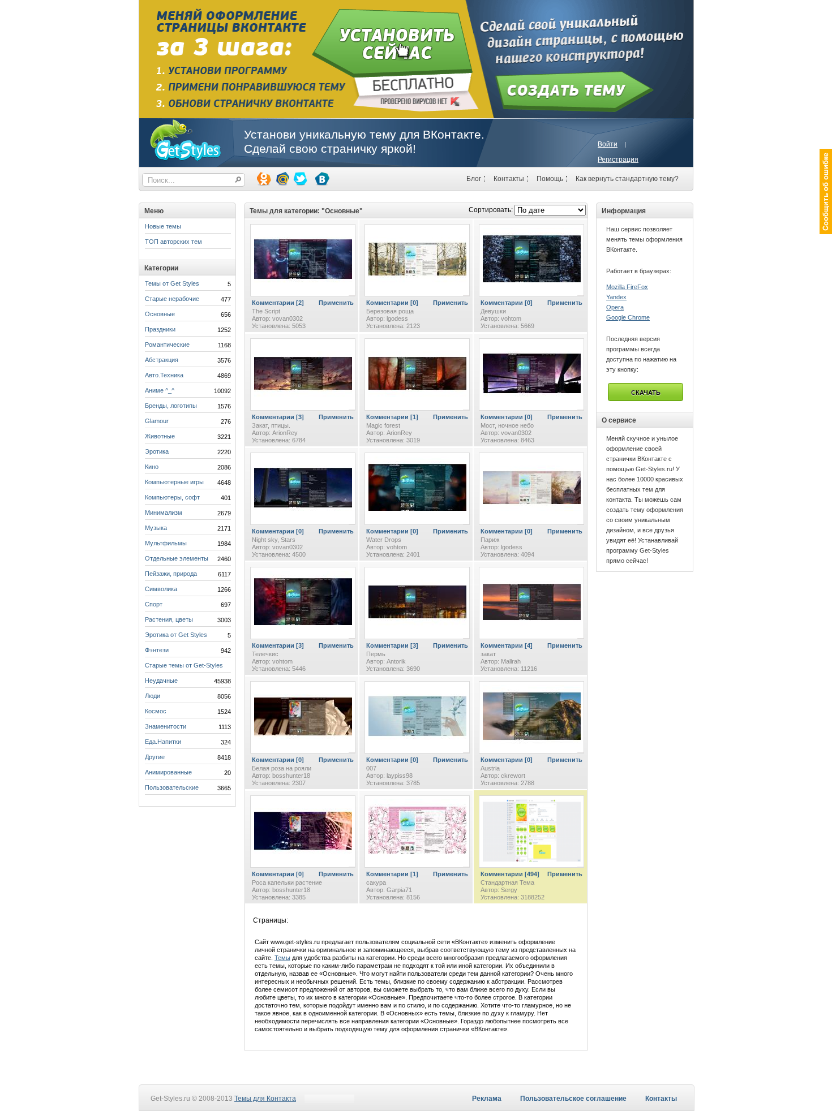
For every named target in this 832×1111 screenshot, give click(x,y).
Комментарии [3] (278, 417)
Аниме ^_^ (159, 390)
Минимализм (163, 512)
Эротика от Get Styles (176, 634)
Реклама (486, 1099)
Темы (282, 957)
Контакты (509, 179)
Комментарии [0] (392, 302)
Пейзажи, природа (171, 573)
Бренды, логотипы (171, 405)
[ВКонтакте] (321, 178)
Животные (160, 436)
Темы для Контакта (265, 1099)
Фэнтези (157, 650)
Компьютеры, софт (172, 497)
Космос (155, 711)
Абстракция (161, 359)
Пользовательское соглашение (573, 1099)
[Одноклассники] (263, 178)
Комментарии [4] (507, 645)
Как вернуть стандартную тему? (627, 179)
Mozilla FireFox (627, 286)
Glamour (157, 420)
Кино (151, 466)
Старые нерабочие (172, 298)
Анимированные (168, 772)
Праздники (160, 329)
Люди (152, 695)
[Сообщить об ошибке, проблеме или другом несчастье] (826, 191)
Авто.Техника (164, 375)
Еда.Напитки (163, 741)
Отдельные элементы (176, 558)
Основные (160, 314)
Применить (336, 302)
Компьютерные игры (174, 482)
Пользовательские (172, 787)
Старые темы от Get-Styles (184, 665)
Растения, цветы (169, 619)
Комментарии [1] (392, 417)
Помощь (550, 179)
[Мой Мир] (281, 178)
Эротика (157, 451)
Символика (161, 588)
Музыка (156, 527)
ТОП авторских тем (173, 241)
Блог (473, 179)
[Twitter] (299, 178)
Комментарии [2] (278, 302)
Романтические (167, 344)
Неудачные (161, 680)
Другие (155, 756)
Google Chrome (628, 317)
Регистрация (618, 159)
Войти (607, 144)
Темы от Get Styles (172, 283)
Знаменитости (165, 726)
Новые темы (163, 226)
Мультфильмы (166, 543)
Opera (615, 307)
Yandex (616, 297)
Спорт (153, 604)
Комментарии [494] (510, 874)
